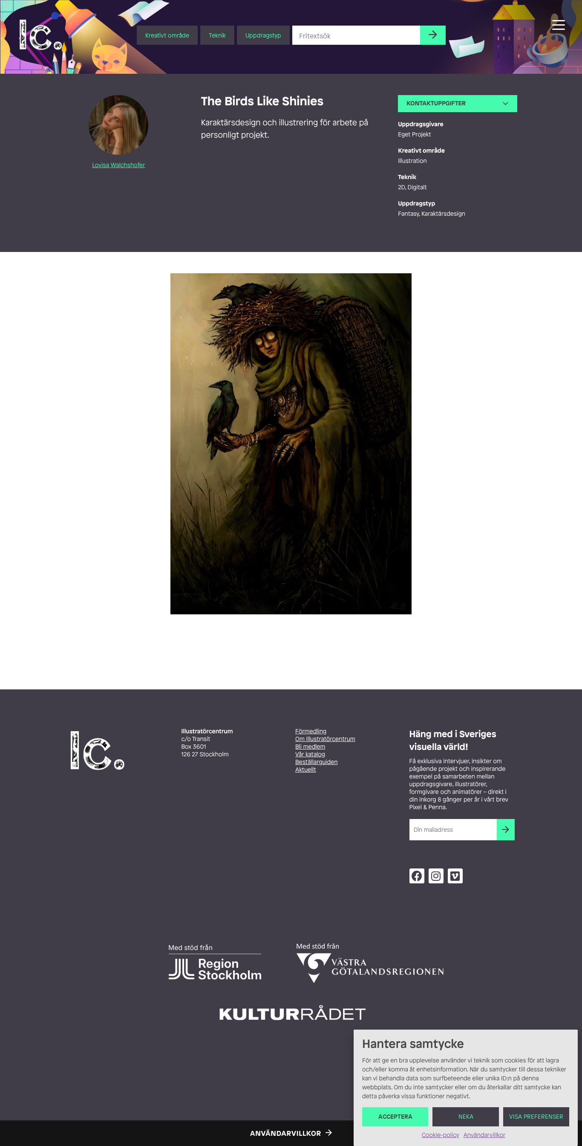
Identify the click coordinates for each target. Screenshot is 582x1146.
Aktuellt (305, 770)
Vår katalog (310, 754)
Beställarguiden (316, 762)
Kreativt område (167, 35)
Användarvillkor (484, 1135)
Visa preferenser (536, 1117)
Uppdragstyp (263, 35)
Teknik (217, 35)
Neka (465, 1117)
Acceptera (395, 1117)
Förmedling (310, 731)
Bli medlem (310, 747)
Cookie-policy (440, 1135)
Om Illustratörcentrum (325, 739)
